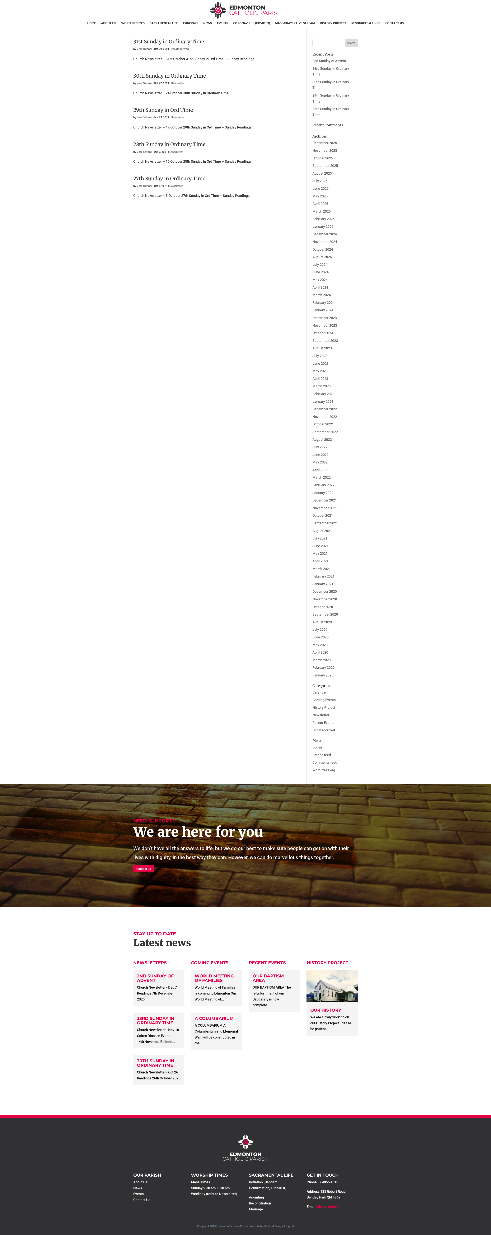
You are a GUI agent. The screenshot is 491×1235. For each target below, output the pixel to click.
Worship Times (133, 23)
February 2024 (323, 303)
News (207, 23)
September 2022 (325, 432)
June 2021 (320, 546)
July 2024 (319, 265)
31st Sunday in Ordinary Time (168, 41)
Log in (317, 747)
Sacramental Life (164, 23)
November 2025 (324, 150)
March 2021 (321, 569)
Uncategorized (180, 49)
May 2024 (320, 280)
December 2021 (324, 500)
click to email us (328, 1207)
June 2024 (320, 272)
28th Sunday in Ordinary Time (169, 144)
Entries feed (321, 755)
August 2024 (322, 257)
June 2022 (320, 455)
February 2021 (323, 576)
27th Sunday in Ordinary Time (169, 178)
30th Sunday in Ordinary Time (169, 76)
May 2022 (320, 462)
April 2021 (320, 561)
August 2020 (322, 622)
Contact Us (394, 23)
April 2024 (320, 287)
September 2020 (325, 614)
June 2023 (320, 363)
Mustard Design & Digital (279, 1226)
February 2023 (323, 394)
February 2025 (323, 219)
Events (222, 23)
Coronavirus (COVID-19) (251, 23)
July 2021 (319, 538)
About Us (108, 23)
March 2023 (321, 386)
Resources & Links (365, 23)
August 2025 (322, 173)
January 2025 (322, 227)
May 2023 (320, 371)
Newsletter (177, 83)
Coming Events (324, 700)
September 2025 (325, 166)
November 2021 (324, 508)
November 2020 (324, 599)
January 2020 (322, 675)
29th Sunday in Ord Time (163, 110)
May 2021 (320, 553)
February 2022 (323, 485)
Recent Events (323, 723)
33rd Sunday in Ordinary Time (155, 1020)
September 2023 (325, 341)
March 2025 (321, 211)
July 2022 (319, 447)
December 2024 (324, 234)
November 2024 (324, 242)
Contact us (143, 869)
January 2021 (322, 584)
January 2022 (322, 493)
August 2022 (322, 440)
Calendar (319, 692)
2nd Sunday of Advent (329, 61)
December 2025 (324, 143)
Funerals (190, 23)
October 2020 (322, 607)
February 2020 (323, 668)
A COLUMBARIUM (214, 1018)
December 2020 (324, 591)
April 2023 (320, 379)
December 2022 (324, 409)
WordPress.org (323, 770)
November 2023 (324, 325)
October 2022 (322, 424)
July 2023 (319, 356)
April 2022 (320, 470)
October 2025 (322, 158)
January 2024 (322, 310)
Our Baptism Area (268, 978)
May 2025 (320, 196)
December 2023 (324, 318)
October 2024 (322, 249)
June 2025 (320, 188)
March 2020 (321, 660)
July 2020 (319, 629)
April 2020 (320, 652)
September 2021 (325, 523)
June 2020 (320, 637)
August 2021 (322, 531)
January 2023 (322, 402)
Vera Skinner (144, 49)
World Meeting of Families (214, 978)
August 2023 (322, 348)
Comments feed (324, 762)
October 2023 (322, 333)
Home (91, 23)
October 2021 (322, 515)
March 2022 (321, 477)
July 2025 (319, 181)
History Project (333, 23)
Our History (325, 1010)
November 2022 (324, 417)
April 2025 (320, 204)
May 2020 (320, 645)
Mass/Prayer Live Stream (295, 23)
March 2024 (321, 295)
